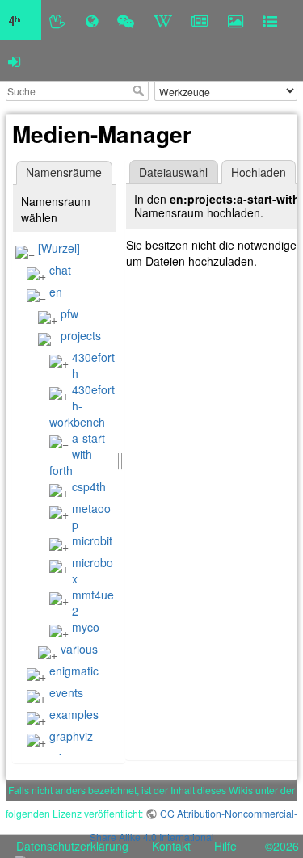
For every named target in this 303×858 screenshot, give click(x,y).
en (55, 292)
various (79, 649)
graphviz (71, 736)
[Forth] (57, 20)
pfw (69, 313)
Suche (140, 90)
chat (60, 270)
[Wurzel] (59, 248)
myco (85, 627)
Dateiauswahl (173, 172)
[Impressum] (270, 20)
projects (81, 335)
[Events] (125, 20)
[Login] (14, 60)
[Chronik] (92, 20)
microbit (92, 540)
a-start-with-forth (79, 454)
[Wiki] (162, 20)
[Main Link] (20, 20)
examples (74, 714)
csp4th (89, 486)
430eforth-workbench (82, 405)
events (66, 692)
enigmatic (74, 670)
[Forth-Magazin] (200, 20)
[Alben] (235, 20)
